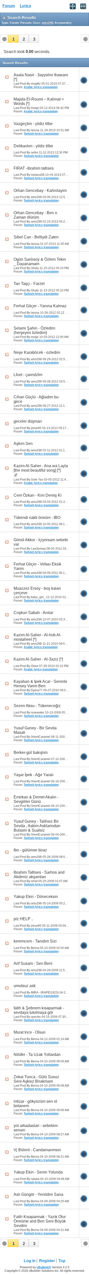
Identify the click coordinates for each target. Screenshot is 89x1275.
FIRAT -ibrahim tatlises (34, 168)
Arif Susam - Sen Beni (33, 963)
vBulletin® (44, 1267)
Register (47, 1261)
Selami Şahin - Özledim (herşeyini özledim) (34, 330)
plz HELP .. (23, 919)
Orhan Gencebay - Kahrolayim (40, 190)
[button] (13, 39)
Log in (30, 1261)
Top (62, 1261)
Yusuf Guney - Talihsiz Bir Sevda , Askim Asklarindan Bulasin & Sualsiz (37, 825)
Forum (8, 6)
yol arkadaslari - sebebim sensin (36, 1127)
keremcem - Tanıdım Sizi (35, 941)
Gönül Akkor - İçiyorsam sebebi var (41, 542)
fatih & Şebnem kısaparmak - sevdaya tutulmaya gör (39, 1010)
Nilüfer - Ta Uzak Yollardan (37, 1054)
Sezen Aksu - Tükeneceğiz (37, 706)
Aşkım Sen (23, 443)
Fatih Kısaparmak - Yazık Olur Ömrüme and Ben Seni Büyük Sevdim (40, 1221)
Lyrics (25, 6)
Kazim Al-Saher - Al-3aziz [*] (38, 659)
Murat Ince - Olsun (29, 1032)
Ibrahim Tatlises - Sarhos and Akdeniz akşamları (39, 874)
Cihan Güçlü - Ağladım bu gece (36, 399)
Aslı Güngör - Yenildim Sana (38, 1194)
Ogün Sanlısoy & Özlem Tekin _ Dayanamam (40, 261)
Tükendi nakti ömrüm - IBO (37, 517)
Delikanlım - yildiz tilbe (33, 146)
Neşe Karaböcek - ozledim (37, 352)
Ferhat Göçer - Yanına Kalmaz (40, 306)
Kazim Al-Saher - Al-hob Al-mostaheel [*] (37, 637)
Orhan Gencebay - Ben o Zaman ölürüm (35, 215)
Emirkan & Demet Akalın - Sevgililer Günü (36, 799)
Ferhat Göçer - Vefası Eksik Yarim (37, 566)
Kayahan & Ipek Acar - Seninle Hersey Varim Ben (40, 683)
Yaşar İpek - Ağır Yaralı (33, 775)
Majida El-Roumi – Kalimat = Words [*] (39, 101)
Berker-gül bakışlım (30, 752)
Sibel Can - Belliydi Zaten (36, 237)
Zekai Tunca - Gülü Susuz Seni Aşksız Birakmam (36, 1079)
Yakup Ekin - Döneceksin (36, 896)
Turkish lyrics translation (41, 133)
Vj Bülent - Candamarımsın (37, 1150)
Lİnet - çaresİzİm (28, 375)
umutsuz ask (25, 986)
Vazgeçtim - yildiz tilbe (33, 124)
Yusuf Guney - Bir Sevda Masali (35, 730)
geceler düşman (28, 421)
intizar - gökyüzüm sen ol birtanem (35, 1103)
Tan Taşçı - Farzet (29, 283)
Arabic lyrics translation (41, 87)
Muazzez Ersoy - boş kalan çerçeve (37, 590)
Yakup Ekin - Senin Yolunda (38, 1172)
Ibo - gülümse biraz (30, 850)
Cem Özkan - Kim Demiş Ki (38, 495)
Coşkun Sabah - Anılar (33, 613)
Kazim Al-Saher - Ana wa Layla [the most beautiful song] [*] (41, 468)
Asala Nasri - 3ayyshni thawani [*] (41, 77)
